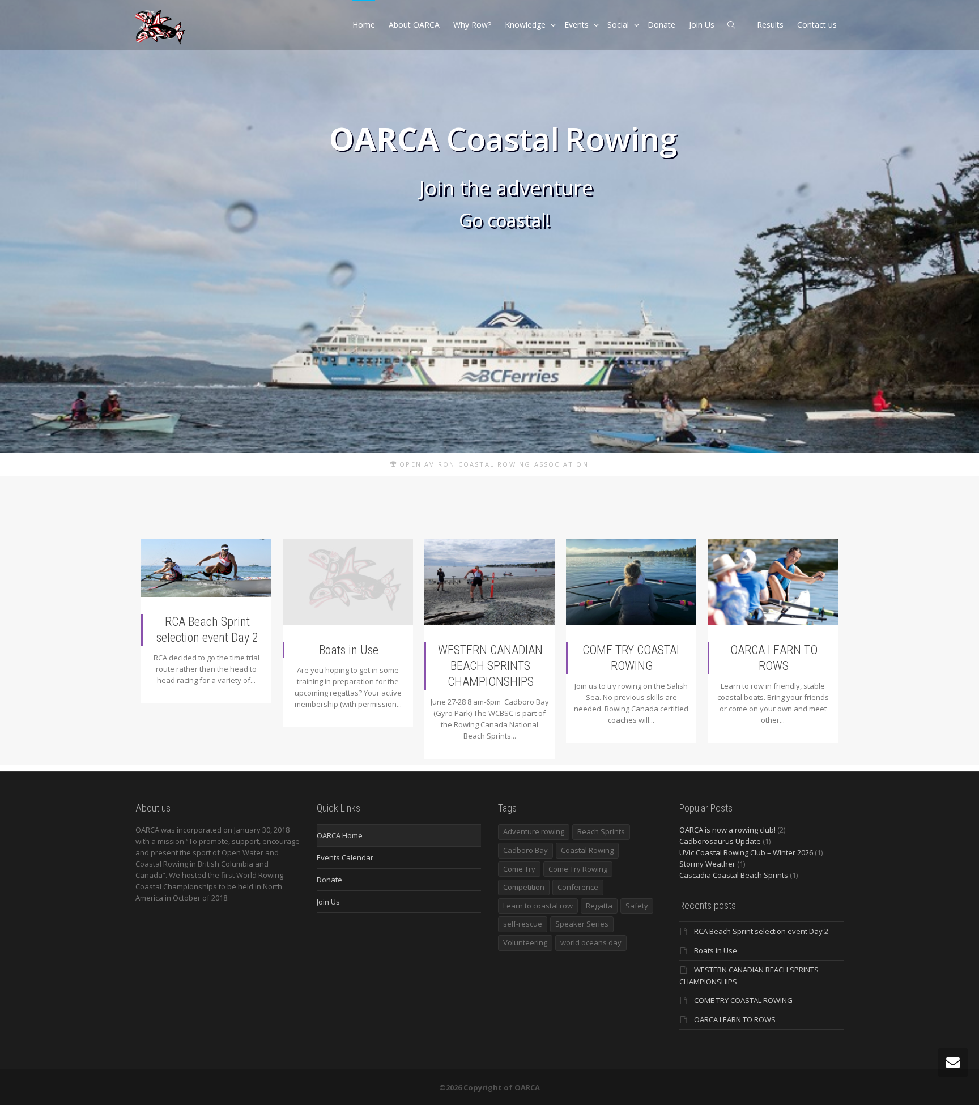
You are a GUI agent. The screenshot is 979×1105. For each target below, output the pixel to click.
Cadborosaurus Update (720, 841)
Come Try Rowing (577, 869)
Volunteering (525, 942)
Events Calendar (345, 857)
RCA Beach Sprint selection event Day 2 (761, 931)
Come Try (519, 869)
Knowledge (526, 24)
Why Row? (472, 24)
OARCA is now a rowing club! (727, 830)
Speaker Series (581, 924)
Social (619, 24)
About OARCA (414, 24)
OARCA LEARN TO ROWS (735, 1019)
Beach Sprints (601, 831)
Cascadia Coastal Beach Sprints (733, 875)
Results (770, 24)
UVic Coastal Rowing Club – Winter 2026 (746, 852)
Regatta (599, 906)
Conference (577, 887)
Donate (661, 24)
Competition (523, 887)
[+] (206, 568)
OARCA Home (340, 835)
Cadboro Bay (525, 850)
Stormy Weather (707, 864)
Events (577, 24)
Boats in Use (348, 650)
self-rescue (522, 924)
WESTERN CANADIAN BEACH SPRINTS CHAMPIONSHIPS (490, 666)
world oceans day (591, 942)
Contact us (817, 24)
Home (363, 24)
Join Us (701, 24)
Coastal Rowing (587, 850)
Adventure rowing (533, 831)
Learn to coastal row (538, 906)
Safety (636, 906)
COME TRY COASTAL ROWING (743, 1000)
